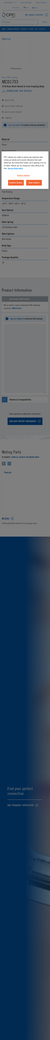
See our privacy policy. (15, 168)
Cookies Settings (23, 175)
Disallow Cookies (15, 183)
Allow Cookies (34, 183)
